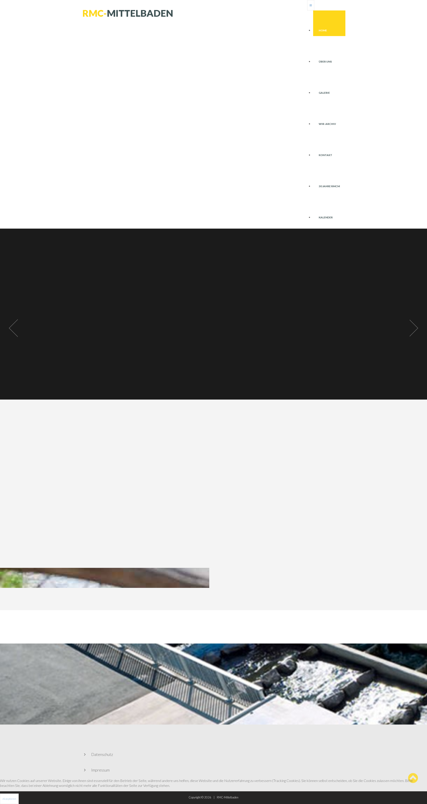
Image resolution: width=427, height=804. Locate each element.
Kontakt (325, 155)
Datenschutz (102, 754)
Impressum (100, 769)
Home (323, 30)
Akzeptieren (9, 798)
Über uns (325, 61)
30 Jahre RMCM (329, 186)
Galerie (324, 92)
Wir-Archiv (327, 124)
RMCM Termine (112, 369)
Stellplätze (287, 369)
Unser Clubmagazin (210, 369)
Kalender (326, 217)
